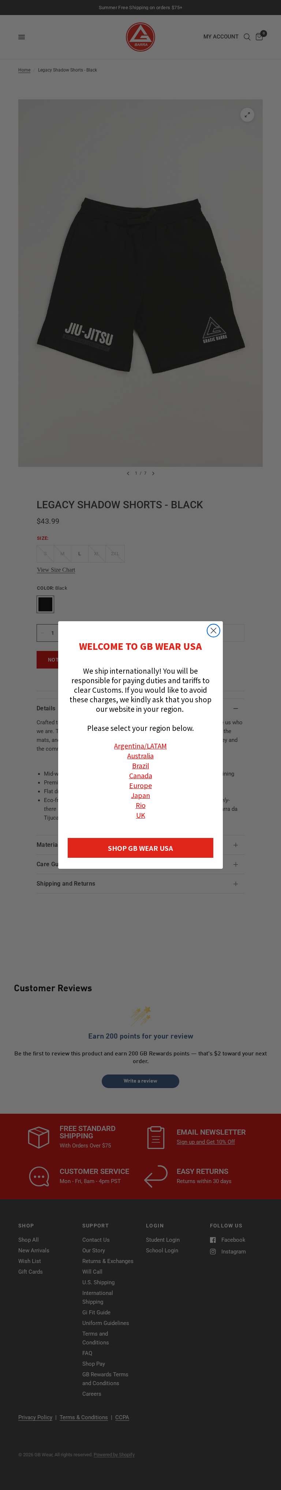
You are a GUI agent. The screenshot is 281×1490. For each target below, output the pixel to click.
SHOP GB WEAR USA (140, 848)
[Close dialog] (213, 630)
